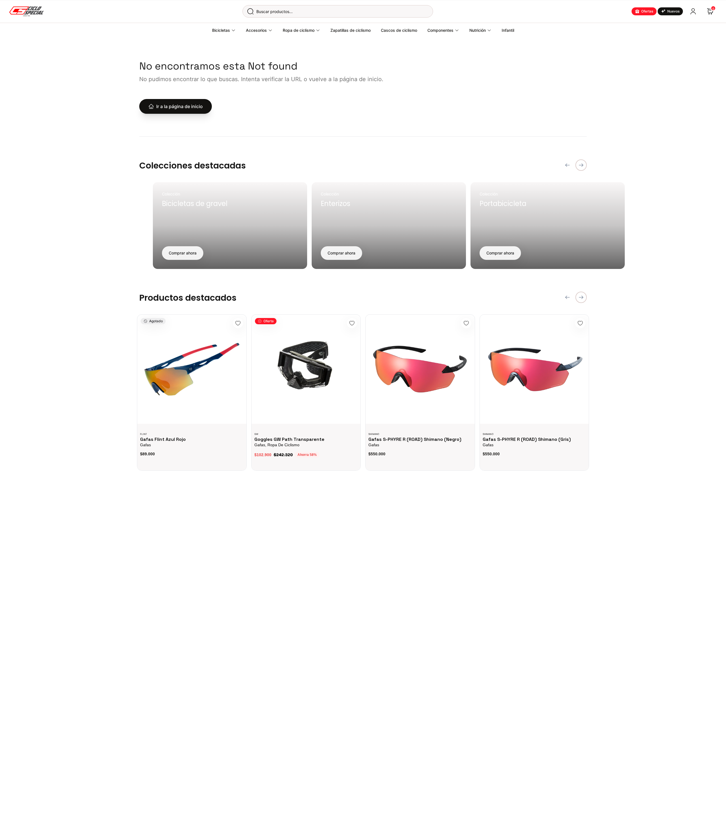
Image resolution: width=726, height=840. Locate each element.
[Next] (581, 165)
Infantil (508, 30)
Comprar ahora (183, 252)
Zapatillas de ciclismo (350, 30)
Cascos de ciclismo (399, 30)
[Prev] (567, 165)
